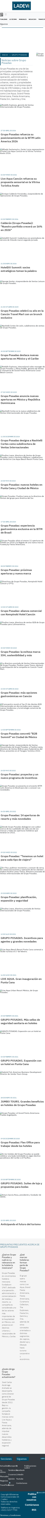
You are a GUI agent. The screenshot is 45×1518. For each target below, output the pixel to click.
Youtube (19, 1479)
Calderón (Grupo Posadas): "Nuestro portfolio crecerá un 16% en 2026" (21, 226)
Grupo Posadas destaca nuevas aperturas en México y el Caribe (20, 356)
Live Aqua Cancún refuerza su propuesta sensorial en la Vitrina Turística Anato (20, 182)
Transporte (13, 1466)
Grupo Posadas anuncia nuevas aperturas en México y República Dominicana (20, 399)
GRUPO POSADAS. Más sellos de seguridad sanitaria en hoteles (20, 1021)
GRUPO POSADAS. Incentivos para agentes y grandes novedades (22, 939)
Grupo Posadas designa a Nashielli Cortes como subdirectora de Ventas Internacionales (21, 444)
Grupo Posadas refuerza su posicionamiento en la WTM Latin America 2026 (21, 138)
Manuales (23, 19)
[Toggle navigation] (5, 14)
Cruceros (12, 1474)
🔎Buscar (11, 1484)
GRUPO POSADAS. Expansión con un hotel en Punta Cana (21, 1062)
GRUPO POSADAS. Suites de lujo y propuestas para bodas (21, 1185)
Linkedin (19, 1474)
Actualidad (4, 1466)
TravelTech (4, 1485)
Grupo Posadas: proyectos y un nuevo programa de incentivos (19, 776)
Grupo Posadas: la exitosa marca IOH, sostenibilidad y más (20, 653)
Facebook (20, 1470)
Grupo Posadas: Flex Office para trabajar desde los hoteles (20, 1144)
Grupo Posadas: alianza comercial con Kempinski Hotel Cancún (21, 612)
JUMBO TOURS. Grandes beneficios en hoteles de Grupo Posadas (22, 1103)
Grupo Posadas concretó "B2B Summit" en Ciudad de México (19, 735)
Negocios (32, 19)
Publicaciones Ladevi (30, 1467)
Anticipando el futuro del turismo (21, 1224)
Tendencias (13, 1470)
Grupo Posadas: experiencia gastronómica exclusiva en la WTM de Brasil (21, 529)
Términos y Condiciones (10, 1515)
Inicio (5, 55)
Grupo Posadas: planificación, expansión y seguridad (19, 898)
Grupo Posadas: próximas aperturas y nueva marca (16, 571)
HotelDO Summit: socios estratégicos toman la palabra (19, 269)
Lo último (13, 19)
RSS (34, 1509)
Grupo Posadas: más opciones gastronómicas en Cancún (19, 694)
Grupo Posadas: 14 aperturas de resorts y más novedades (20, 816)
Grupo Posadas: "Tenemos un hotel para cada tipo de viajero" (22, 857)
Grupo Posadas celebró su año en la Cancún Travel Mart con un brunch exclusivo (22, 314)
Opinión (11, 1479)
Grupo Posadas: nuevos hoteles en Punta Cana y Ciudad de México (21, 486)
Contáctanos (21, 1483)
